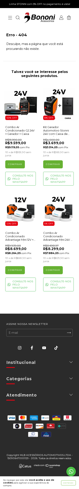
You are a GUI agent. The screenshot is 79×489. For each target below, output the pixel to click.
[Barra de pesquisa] (18, 18)
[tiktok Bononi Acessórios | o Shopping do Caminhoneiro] (56, 348)
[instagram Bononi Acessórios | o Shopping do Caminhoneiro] (20, 348)
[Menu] (10, 18)
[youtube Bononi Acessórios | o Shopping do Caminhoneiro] (44, 348)
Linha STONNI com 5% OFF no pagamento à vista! (39, 4)
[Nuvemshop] (47, 467)
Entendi (68, 483)
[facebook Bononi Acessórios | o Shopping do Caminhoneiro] (32, 348)
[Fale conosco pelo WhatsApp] (71, 471)
